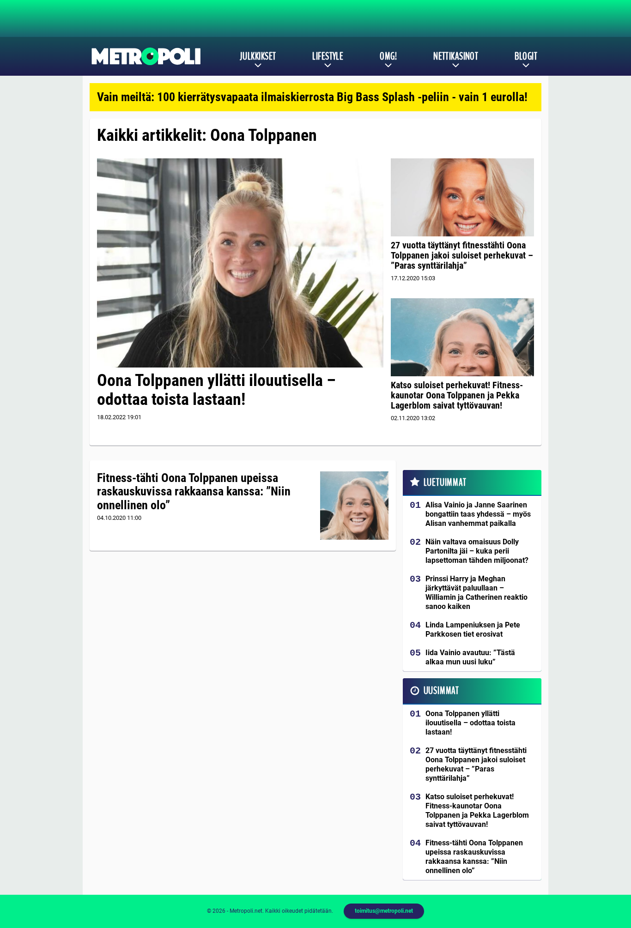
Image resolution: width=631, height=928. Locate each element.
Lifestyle (327, 56)
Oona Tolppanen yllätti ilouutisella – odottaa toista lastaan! (216, 390)
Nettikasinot (455, 56)
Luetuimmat (445, 482)
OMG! (388, 56)
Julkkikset (258, 56)
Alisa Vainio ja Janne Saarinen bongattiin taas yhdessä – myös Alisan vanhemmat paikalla (478, 514)
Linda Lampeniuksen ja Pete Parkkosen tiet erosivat (472, 630)
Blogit (526, 56)
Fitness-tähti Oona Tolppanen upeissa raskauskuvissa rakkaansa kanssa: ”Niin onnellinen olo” (194, 491)
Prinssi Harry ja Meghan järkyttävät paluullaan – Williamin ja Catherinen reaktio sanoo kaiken (476, 592)
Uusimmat (441, 691)
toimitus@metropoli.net (384, 911)
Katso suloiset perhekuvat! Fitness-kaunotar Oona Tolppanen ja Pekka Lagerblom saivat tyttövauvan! (457, 395)
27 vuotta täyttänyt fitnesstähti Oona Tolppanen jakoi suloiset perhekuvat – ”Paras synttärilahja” (462, 255)
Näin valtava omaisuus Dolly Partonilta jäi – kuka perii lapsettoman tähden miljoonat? (476, 551)
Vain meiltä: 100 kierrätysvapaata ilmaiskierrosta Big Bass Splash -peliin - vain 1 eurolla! (312, 97)
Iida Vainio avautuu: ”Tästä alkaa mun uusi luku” (470, 657)
